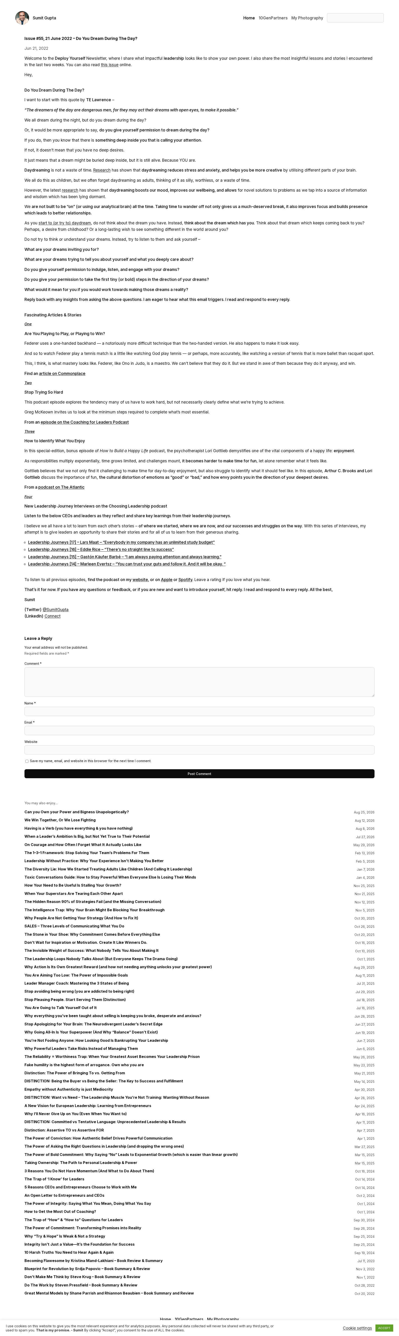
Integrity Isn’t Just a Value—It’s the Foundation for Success (79, 1244)
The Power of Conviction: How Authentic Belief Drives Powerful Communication (98, 1138)
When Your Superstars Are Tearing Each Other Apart (73, 893)
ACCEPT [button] (384, 1328)
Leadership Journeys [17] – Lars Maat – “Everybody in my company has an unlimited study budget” (121, 542)
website (140, 579)
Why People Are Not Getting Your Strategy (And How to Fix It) (81, 918)
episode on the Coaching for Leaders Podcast (85, 422)
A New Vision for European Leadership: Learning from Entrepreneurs (87, 1106)
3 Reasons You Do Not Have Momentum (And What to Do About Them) (89, 1171)
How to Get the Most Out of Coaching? (60, 1211)
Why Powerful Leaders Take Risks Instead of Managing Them (81, 1048)
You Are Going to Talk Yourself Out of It (60, 1008)
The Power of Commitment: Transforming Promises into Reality (82, 1228)
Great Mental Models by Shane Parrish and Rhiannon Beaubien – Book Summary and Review (109, 1293)
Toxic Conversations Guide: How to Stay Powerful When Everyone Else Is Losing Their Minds (110, 877)
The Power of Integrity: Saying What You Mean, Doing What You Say (87, 1203)
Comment (33, 663)
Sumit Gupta (44, 17)
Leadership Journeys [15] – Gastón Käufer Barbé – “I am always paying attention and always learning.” (124, 556)
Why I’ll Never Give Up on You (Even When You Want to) (75, 1114)
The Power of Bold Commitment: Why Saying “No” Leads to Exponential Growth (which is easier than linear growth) (131, 1154)
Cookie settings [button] (357, 1328)
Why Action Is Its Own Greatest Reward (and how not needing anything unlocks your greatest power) (118, 967)
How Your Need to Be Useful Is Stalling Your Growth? (72, 885)
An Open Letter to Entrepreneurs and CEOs (64, 1195)
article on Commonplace (62, 373)
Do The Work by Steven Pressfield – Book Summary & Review (80, 1285)
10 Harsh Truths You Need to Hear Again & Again (69, 1252)
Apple (166, 579)
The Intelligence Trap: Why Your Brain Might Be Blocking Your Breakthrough (94, 910)
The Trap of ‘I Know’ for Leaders (54, 1179)
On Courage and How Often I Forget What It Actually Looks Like (82, 845)
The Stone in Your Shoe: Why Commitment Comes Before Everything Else (92, 934)
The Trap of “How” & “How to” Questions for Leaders (73, 1220)
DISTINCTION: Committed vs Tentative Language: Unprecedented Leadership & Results (105, 1122)
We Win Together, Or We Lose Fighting (60, 820)
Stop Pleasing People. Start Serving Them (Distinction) (75, 1000)
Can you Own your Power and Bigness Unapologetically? (76, 812)
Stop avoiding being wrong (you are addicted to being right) (79, 991)
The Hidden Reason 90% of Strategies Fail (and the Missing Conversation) (92, 902)
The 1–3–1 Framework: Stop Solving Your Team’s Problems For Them (86, 853)
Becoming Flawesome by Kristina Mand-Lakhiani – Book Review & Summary (93, 1261)
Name (30, 703)
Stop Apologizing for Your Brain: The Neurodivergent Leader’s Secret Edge (93, 1024)
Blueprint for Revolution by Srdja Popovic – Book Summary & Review (87, 1269)
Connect (52, 616)
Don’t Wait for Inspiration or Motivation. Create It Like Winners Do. (85, 942)
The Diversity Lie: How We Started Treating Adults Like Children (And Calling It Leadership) (108, 869)
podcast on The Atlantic (61, 487)
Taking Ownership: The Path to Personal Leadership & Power (80, 1163)
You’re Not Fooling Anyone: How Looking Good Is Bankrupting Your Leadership (96, 1040)
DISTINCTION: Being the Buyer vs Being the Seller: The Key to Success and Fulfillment (103, 1081)
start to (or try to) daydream (65, 222)
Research (102, 170)
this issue (109, 64)
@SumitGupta (56, 609)
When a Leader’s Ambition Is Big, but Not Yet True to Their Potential (87, 836)
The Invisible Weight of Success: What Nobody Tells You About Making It (91, 950)
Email (29, 722)
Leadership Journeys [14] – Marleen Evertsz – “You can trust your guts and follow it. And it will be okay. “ (127, 563)
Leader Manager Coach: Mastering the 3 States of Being (76, 983)
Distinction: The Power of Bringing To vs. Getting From (74, 1073)
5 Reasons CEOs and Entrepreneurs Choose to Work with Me (80, 1187)
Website (30, 742)
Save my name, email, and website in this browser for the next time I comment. (90, 761)
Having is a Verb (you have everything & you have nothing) (78, 828)
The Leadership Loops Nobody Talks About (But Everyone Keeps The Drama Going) (101, 959)
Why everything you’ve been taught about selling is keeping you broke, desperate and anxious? (112, 1016)
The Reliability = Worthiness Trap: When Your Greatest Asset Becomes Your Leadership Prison (112, 1056)
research (70, 190)
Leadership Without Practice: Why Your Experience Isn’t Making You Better (94, 861)
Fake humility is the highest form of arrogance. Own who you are (84, 1065)
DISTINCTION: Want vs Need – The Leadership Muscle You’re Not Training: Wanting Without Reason (116, 1097)
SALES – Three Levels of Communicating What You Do (74, 926)
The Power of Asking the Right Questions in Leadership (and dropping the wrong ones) (104, 1146)
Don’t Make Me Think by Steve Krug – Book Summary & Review (82, 1277)
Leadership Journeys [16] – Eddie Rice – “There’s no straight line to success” (101, 549)
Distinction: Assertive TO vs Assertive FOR (64, 1130)
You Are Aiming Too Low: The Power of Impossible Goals (76, 975)
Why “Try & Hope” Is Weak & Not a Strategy (64, 1236)
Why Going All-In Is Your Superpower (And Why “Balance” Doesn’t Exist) (91, 1032)
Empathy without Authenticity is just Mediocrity (68, 1089)
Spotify (185, 579)
